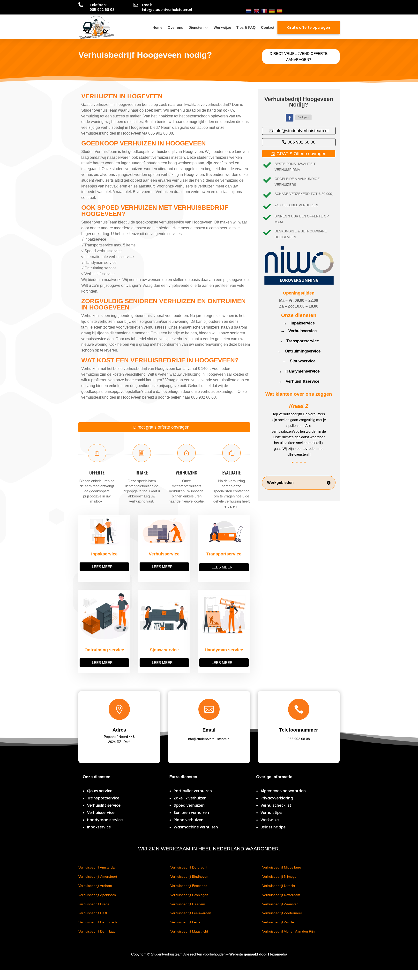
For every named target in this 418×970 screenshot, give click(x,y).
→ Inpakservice (299, 323)
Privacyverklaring (277, 798)
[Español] (280, 10)
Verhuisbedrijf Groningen (189, 895)
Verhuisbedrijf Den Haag (97, 931)
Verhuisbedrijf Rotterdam (281, 895)
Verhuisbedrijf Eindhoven (189, 876)
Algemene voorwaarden (283, 790)
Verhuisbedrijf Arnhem (95, 886)
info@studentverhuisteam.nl (301, 130)
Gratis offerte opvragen (308, 27)
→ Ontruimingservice (299, 351)
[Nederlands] (249, 10)
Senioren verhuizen (191, 812)
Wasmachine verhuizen (196, 827)
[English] (256, 10)
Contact (267, 27)
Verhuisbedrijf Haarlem (187, 904)
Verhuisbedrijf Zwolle (278, 922)
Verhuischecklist (276, 805)
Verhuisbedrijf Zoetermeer (282, 913)
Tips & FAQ (246, 27)
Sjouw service (99, 790)
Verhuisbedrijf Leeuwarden (190, 913)
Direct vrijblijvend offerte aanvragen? (299, 56)
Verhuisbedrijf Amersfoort (97, 876)
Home (157, 27)
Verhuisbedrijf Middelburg (281, 867)
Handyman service (105, 819)
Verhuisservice (100, 812)
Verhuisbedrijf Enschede (188, 886)
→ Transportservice (299, 341)
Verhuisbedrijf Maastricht (189, 931)
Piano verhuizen (188, 819)
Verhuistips (271, 812)
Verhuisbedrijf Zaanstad (280, 904)
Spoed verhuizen (189, 805)
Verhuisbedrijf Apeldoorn (97, 895)
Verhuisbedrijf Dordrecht (188, 867)
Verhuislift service (103, 805)
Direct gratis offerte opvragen (161, 427)
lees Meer (102, 567)
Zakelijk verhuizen (190, 798)
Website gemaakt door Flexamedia (258, 954)
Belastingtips (273, 827)
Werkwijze (222, 27)
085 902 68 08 (301, 142)
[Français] (264, 10)
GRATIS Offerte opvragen (301, 153)
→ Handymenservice (299, 371)
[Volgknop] (289, 118)
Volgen (303, 117)
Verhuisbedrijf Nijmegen (280, 876)
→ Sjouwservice (298, 361)
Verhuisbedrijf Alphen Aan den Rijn (288, 931)
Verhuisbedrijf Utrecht (278, 886)
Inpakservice (99, 827)
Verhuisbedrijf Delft (92, 913)
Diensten (195, 27)
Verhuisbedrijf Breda (93, 904)
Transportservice (103, 798)
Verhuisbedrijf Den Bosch (97, 922)
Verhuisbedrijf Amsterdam (98, 867)
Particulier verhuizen (193, 790)
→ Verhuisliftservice (298, 381)
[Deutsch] (272, 10)
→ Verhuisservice (299, 331)
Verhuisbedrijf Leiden (186, 922)
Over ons (175, 27)
